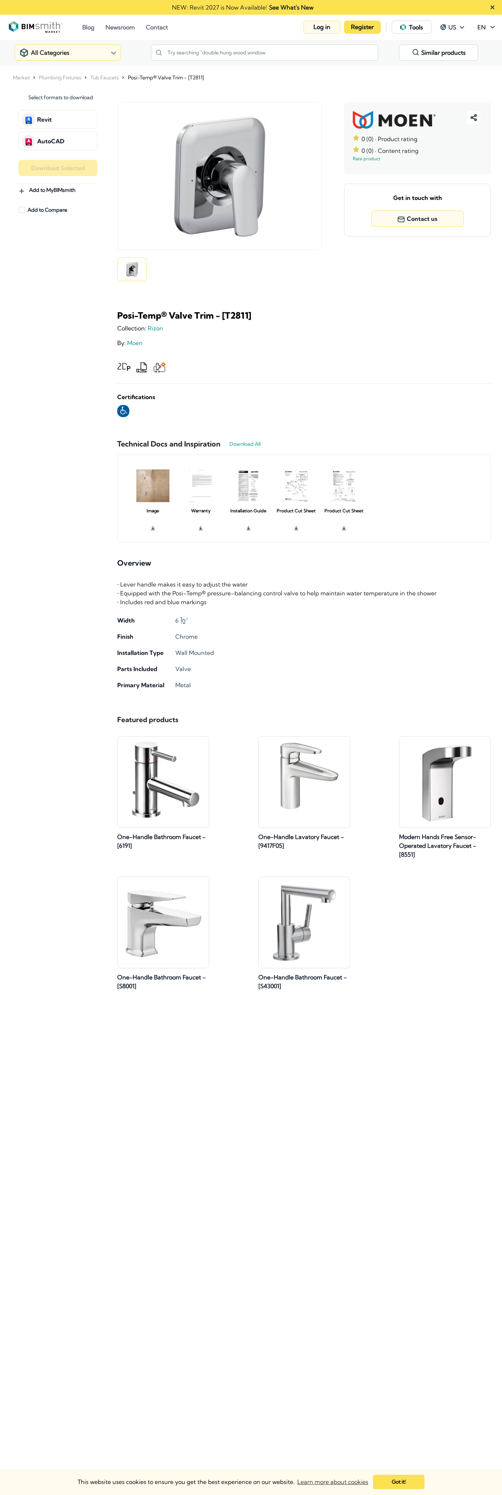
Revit (44, 119)
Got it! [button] (399, 1481)
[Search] (158, 52)
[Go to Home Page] (45, 27)
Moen (135, 343)
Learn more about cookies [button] (332, 1481)
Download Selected (58, 168)
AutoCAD (50, 141)
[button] (322, 27)
